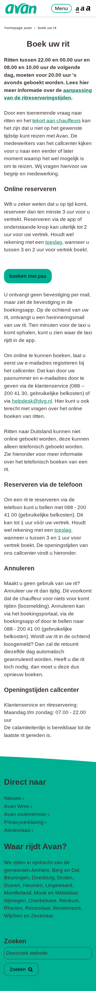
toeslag (53, 242)
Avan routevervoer (25, 814)
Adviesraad (17, 830)
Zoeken (15, 941)
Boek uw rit (47, 28)
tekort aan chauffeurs (56, 120)
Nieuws (12, 798)
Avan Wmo (16, 806)
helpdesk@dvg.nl (32, 401)
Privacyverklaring (23, 822)
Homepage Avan (18, 28)
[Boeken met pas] (28, 265)
